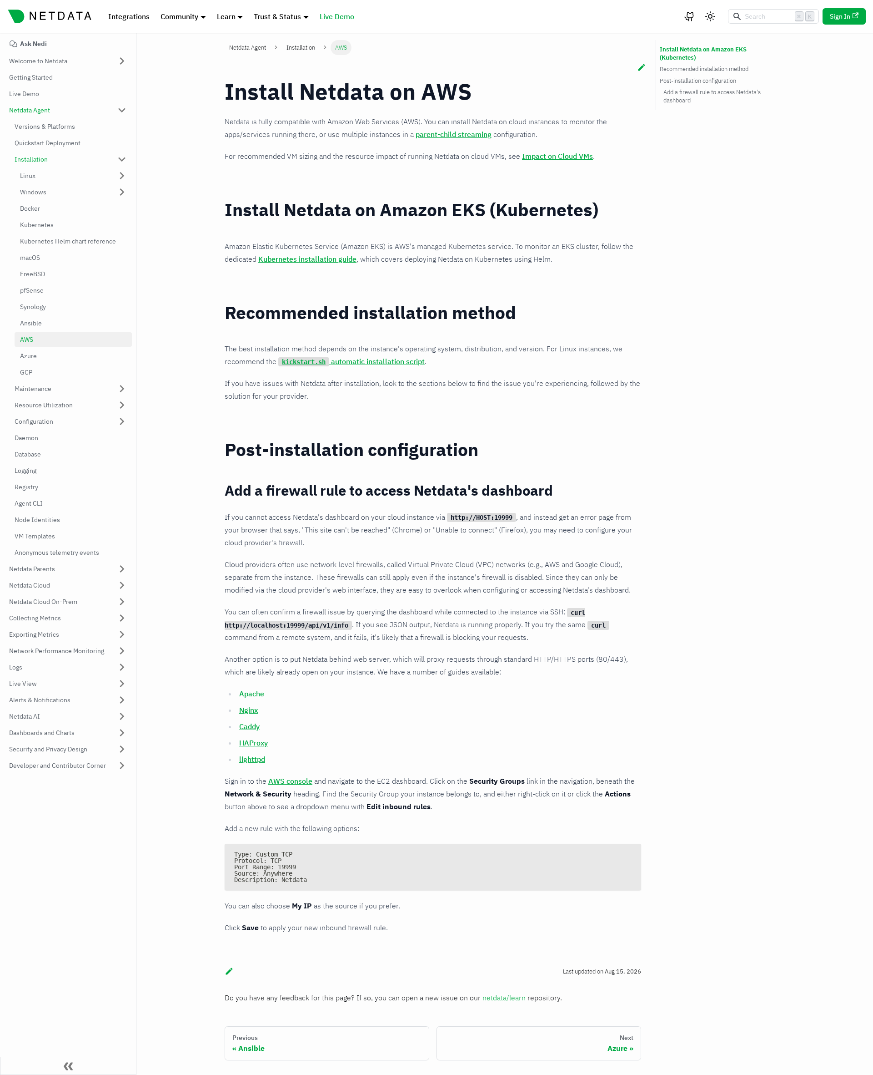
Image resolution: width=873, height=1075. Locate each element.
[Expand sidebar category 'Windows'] (122, 192)
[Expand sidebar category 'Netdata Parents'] (122, 569)
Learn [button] (226, 16)
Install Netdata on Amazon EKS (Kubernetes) (703, 53)
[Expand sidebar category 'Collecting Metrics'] (122, 618)
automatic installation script (353, 361)
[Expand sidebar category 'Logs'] (122, 667)
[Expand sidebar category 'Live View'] (122, 683)
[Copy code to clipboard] (629, 854)
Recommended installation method (704, 69)
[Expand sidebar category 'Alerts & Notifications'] (122, 700)
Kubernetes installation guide (307, 259)
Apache (251, 693)
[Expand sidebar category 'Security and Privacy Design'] (122, 749)
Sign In (840, 16)
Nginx (248, 710)
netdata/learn (504, 997)
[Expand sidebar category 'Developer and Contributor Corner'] (122, 765)
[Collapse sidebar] (68, 1066)
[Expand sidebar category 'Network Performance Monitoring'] (122, 651)
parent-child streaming (454, 134)
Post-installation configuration (698, 81)
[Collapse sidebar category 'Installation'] (122, 159)
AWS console (290, 781)
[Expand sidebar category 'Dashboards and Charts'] (122, 732)
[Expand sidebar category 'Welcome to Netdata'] (122, 61)
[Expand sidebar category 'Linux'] (122, 175)
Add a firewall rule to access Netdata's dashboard (712, 96)
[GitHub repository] (690, 16)
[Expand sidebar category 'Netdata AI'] (122, 716)
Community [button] (179, 16)
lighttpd (252, 759)
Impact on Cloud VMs (557, 156)
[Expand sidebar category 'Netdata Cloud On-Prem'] (122, 601)
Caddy (249, 726)
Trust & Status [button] (277, 16)
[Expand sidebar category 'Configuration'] (122, 421)
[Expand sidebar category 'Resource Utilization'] (122, 405)
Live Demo (337, 16)
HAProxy (253, 742)
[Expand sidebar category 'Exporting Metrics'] (122, 634)
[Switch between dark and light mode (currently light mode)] (710, 16)
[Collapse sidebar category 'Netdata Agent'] (122, 110)
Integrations (129, 16)
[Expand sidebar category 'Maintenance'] (122, 388)
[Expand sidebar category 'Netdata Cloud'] (122, 585)
